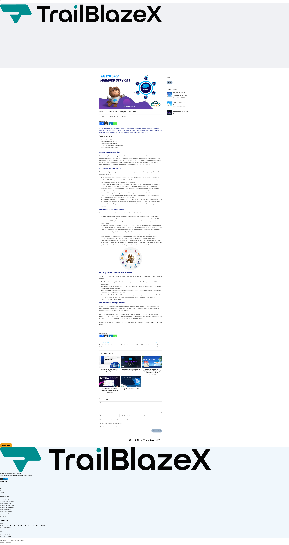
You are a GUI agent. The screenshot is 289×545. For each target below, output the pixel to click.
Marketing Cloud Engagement (7, 501)
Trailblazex (2, 1)
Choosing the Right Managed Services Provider (112, 145)
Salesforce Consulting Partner (114, 162)
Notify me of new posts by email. (109, 426)
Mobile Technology (4, 513)
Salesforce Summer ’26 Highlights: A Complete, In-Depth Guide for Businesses (152, 371)
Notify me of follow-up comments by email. (112, 423)
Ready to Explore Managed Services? (110, 147)
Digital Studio (3, 516)
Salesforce (124, 116)
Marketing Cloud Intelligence (7, 507)
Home (1, 485)
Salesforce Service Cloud (6, 511)
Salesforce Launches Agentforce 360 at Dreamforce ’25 (131, 370)
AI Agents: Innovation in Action (130, 389)
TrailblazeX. (9, 542)
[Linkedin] (111, 123)
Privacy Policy (276, 544)
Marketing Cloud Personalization (7, 505)
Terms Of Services (284, 544)
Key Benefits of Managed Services (109, 143)
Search (169, 77)
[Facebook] (101, 123)
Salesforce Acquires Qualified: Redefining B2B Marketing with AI (181, 102)
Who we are (3, 487)
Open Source (3, 515)
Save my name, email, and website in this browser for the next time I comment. (120, 419)
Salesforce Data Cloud (5, 503)
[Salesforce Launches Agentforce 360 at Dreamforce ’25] (169, 112)
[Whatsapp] (115, 123)
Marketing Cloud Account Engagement (9, 499)
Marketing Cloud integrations (147, 242)
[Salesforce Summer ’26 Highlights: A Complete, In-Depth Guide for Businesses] (169, 94)
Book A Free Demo (103, 328)
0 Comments (182, 97)
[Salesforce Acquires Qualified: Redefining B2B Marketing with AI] (169, 103)
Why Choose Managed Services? (109, 141)
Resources (2, 490)
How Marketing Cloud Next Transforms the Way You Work (109, 389)
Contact (2, 492)
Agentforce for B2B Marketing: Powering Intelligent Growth (109, 370)
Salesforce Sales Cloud (5, 509)
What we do (3, 488)
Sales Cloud (136, 242)
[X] (106, 123)
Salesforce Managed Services (108, 139)
